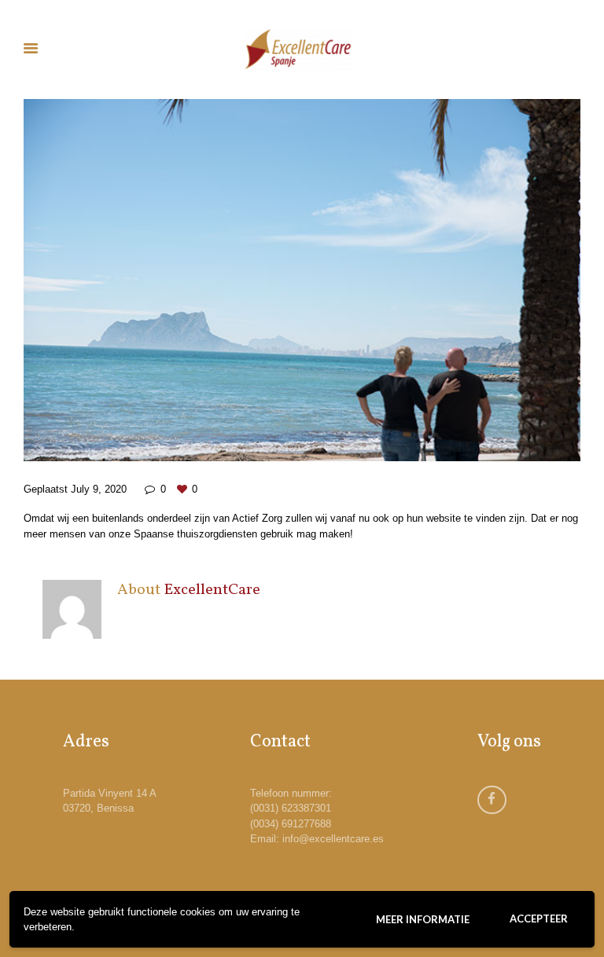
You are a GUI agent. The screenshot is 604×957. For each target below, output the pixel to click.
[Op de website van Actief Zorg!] (302, 280)
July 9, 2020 (99, 489)
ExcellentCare (212, 590)
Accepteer (539, 918)
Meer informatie (423, 919)
